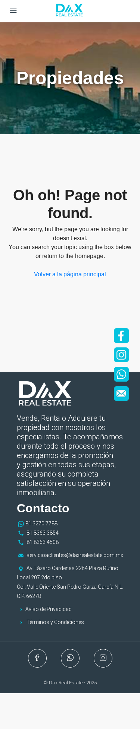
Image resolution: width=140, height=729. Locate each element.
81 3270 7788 (41, 523)
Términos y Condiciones (55, 622)
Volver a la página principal (70, 274)
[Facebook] (121, 335)
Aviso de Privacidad (48, 609)
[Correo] (121, 393)
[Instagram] (121, 354)
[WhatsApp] (121, 374)
